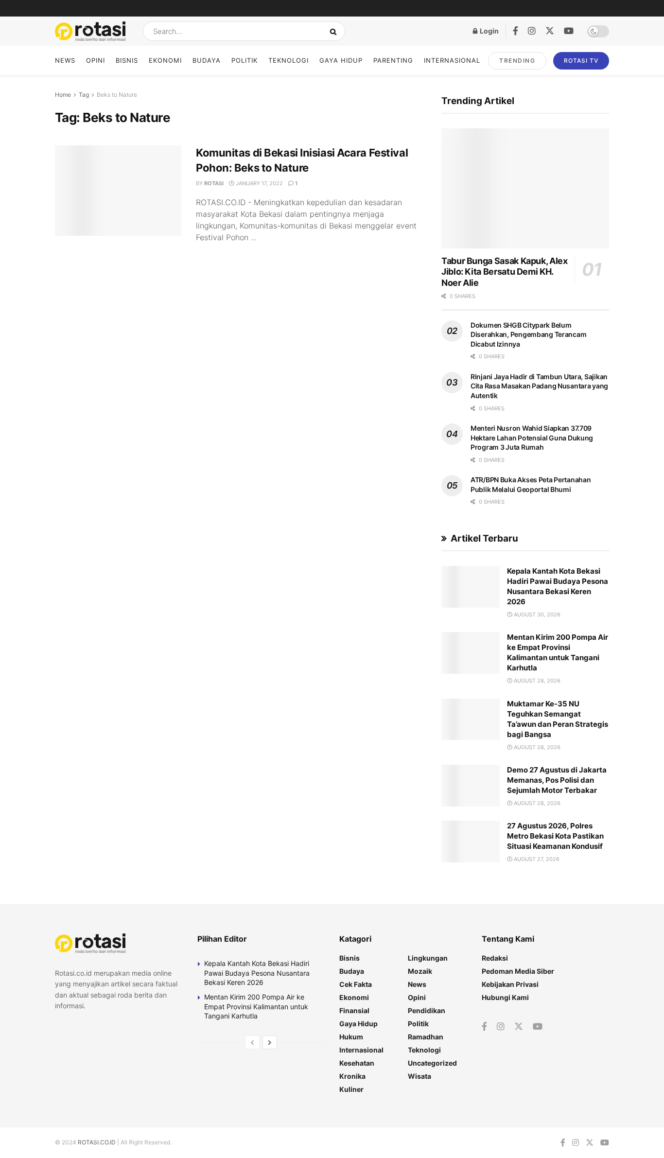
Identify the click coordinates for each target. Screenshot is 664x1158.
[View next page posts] (269, 1042)
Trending (517, 60)
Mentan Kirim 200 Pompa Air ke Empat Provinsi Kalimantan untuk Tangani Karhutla (256, 1006)
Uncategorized (432, 1063)
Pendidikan (426, 1010)
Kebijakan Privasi (510, 984)
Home (63, 94)
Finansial (354, 1010)
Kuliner (351, 1089)
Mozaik (420, 971)
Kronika (352, 1076)
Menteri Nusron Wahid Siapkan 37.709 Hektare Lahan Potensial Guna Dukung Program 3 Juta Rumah (532, 437)
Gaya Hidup (341, 60)
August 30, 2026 (536, 614)
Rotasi (214, 183)
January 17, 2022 (258, 183)
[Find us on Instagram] (532, 31)
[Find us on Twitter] (549, 31)
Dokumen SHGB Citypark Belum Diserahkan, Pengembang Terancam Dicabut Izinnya (528, 334)
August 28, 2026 (536, 680)
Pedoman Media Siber (518, 971)
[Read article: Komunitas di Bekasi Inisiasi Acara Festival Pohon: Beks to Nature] (118, 190)
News (65, 60)
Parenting (393, 60)
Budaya (206, 60)
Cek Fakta (355, 984)
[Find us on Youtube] (569, 31)
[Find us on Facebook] (515, 31)
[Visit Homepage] (90, 31)
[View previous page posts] (252, 1042)
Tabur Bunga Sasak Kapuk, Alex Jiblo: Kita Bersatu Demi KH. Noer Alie (504, 272)
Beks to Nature (117, 94)
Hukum (351, 1037)
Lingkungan (428, 958)
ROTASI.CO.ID (97, 1142)
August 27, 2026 (535, 859)
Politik (244, 60)
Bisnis (127, 60)
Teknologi (288, 60)
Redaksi (495, 958)
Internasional (452, 60)
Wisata (419, 1076)
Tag (84, 94)
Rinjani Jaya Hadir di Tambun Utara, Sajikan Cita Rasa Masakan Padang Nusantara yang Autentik (539, 386)
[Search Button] (335, 31)
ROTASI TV (581, 60)
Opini (95, 60)
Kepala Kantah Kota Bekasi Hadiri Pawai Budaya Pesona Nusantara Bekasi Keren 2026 (257, 972)
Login (488, 31)
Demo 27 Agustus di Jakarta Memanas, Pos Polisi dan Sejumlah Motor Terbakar (557, 780)
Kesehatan (356, 1063)
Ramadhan (425, 1037)
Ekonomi (165, 60)
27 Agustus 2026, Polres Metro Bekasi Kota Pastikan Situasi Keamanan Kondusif (555, 836)
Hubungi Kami (505, 997)
